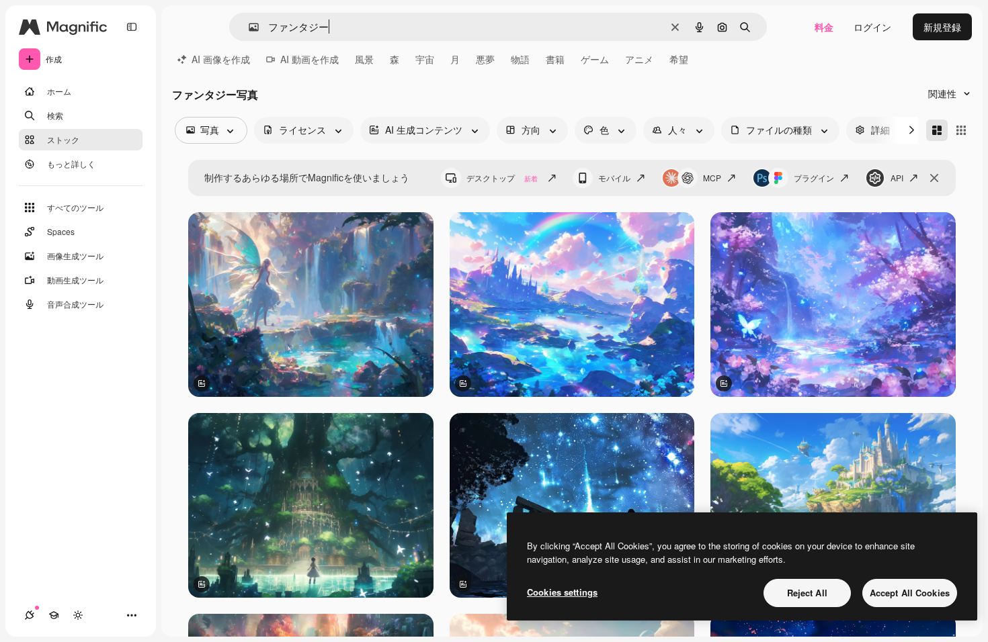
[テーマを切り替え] (78, 615)
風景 (364, 59)
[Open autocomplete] (248, 27)
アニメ (639, 59)
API (897, 177)
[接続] (29, 615)
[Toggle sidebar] (131, 27)
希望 (678, 59)
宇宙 (424, 59)
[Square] (961, 130)
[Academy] (54, 615)
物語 (520, 59)
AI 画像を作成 (221, 59)
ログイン (872, 27)
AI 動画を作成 (309, 59)
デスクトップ (502, 177)
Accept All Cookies (910, 592)
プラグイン (814, 177)
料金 (824, 27)
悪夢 (485, 59)
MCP (712, 177)
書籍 (555, 59)
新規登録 (942, 27)
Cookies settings (562, 592)
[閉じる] (934, 178)
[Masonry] (937, 130)
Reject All (807, 592)
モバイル (614, 177)
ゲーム (595, 59)
